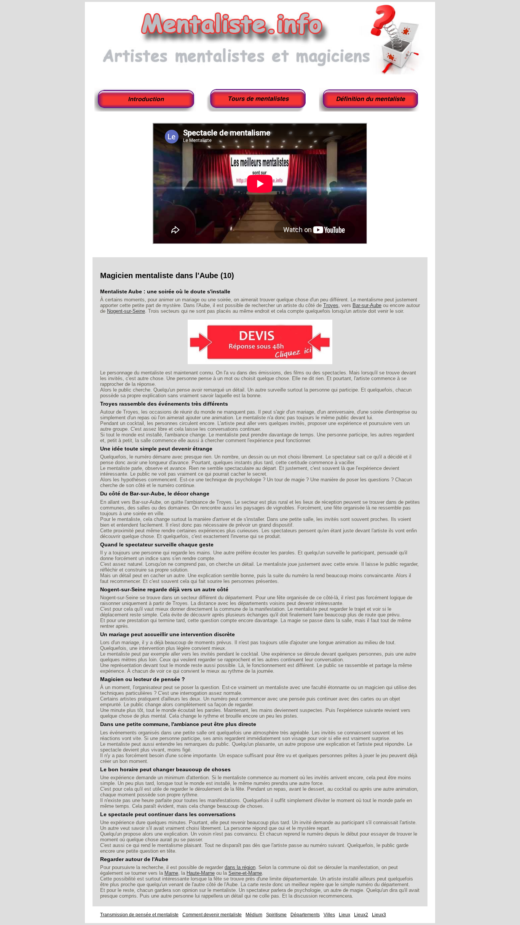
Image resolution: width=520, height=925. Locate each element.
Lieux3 (379, 914)
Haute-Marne (201, 873)
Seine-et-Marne (245, 873)
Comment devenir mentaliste (212, 914)
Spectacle (370, 99)
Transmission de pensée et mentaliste (139, 914)
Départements (305, 914)
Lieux (344, 914)
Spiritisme (276, 914)
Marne (171, 873)
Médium (254, 914)
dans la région (240, 867)
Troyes (330, 305)
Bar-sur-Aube (367, 305)
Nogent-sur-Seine (126, 311)
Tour (258, 99)
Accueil (145, 99)
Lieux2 (361, 914)
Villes (329, 914)
